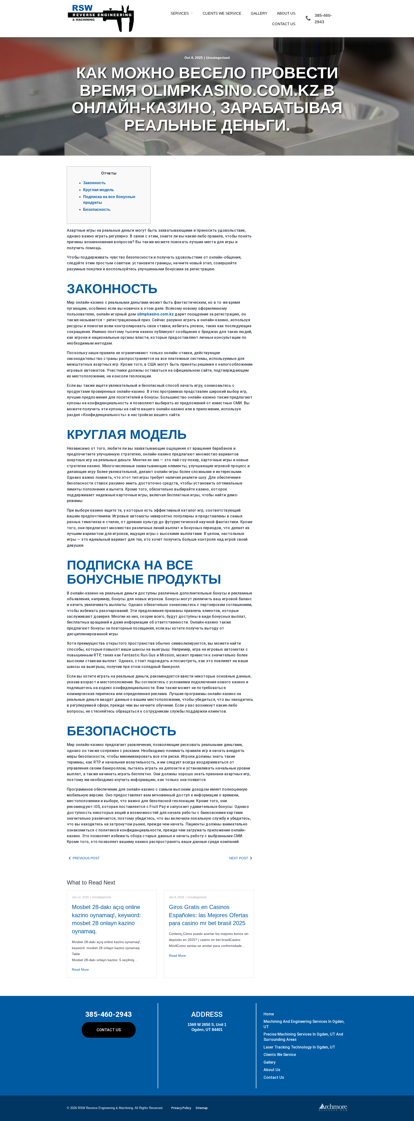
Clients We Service (222, 13)
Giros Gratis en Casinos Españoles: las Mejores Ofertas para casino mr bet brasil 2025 (208, 915)
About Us (286, 13)
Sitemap (202, 1108)
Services (180, 13)
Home (269, 1014)
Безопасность (96, 209)
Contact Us (283, 24)
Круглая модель (98, 190)
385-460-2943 (108, 1014)
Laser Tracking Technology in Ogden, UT (299, 1047)
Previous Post (86, 858)
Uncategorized (218, 58)
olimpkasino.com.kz (155, 314)
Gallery (259, 13)
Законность (94, 183)
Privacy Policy (181, 1108)
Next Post (238, 858)
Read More (80, 969)
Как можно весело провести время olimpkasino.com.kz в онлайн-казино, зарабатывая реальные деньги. (207, 99)
